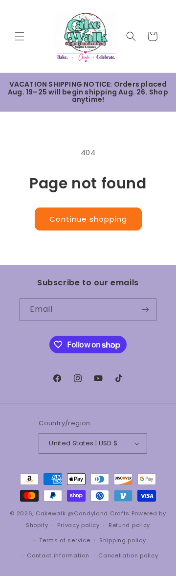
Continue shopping (88, 219)
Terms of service (64, 540)
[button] (19, 36)
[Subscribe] (145, 309)
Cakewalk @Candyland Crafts (83, 513)
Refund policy (129, 525)
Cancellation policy (128, 555)
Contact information (58, 555)
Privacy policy (78, 525)
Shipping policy (122, 540)
